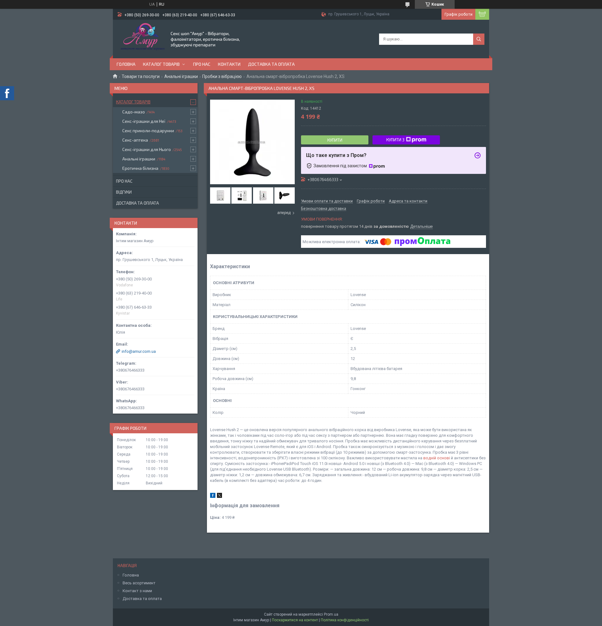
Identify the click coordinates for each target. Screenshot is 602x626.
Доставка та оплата (271, 64)
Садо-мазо (133, 111)
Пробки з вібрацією (222, 76)
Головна (126, 64)
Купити (334, 140)
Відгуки (124, 192)
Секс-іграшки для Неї (143, 121)
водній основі (436, 458)
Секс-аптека (135, 140)
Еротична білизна (140, 168)
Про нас (201, 64)
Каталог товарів (161, 64)
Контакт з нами (137, 590)
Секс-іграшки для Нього (146, 149)
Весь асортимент (139, 583)
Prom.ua (331, 614)
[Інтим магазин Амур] (141, 38)
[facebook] (212, 496)
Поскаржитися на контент (295, 620)
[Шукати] (478, 39)
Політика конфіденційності (345, 620)
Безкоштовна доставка (323, 208)
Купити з (395, 139)
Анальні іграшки (181, 76)
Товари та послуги (141, 76)
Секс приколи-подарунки (148, 130)
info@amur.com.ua (139, 351)
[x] (219, 496)
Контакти (229, 64)
